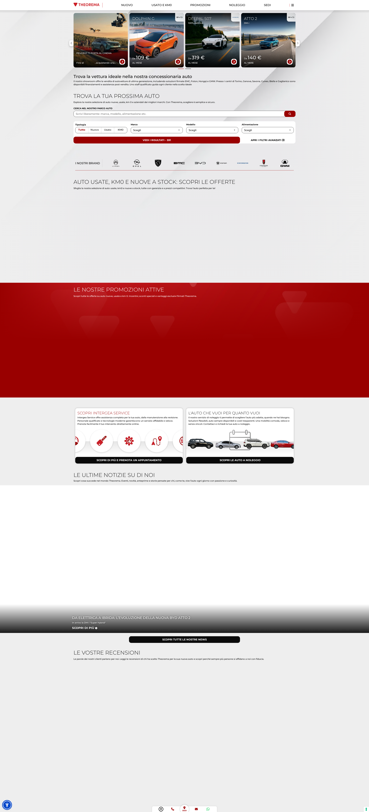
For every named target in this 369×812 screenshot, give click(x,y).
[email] (196, 809)
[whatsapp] (208, 809)
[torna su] (161, 809)
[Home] (88, 5)
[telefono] (173, 809)
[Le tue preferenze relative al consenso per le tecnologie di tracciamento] (366, 809)
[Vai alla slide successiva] (188, 395)
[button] (7, 805)
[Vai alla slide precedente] (181, 395)
